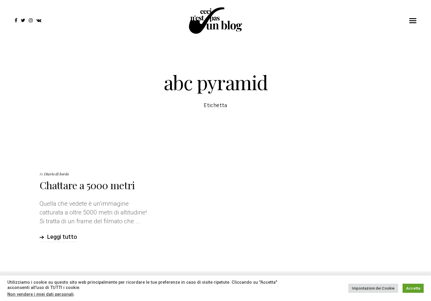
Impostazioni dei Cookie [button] (373, 288)
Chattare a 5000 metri (87, 185)
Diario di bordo (56, 173)
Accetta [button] (413, 288)
